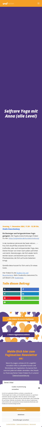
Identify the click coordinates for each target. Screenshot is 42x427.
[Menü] (38, 3)
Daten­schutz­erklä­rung (22, 424)
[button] (39, 388)
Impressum (32, 424)
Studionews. (19, 278)
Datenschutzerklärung (21, 375)
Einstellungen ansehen (21, 420)
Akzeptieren (21, 409)
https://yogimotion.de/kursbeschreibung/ (24, 238)
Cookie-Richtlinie (10, 424)
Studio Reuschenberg (11, 229)
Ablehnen (21, 414)
